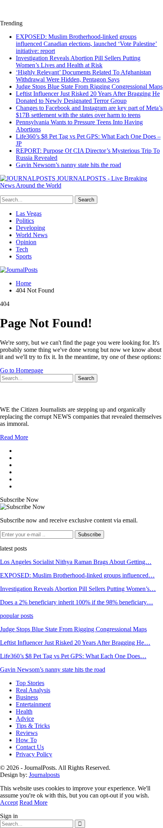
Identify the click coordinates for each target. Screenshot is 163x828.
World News (31, 235)
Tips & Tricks (33, 725)
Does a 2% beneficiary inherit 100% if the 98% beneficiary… (76, 602)
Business (27, 697)
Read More (14, 437)
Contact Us (30, 747)
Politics (25, 220)
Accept (9, 802)
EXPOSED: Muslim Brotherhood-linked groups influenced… (77, 575)
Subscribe (89, 534)
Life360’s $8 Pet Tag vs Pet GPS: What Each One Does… (73, 656)
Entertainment (33, 704)
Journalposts (44, 774)
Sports (24, 256)
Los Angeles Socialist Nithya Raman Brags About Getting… (76, 561)
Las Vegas (29, 213)
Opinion (26, 242)
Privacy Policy (34, 754)
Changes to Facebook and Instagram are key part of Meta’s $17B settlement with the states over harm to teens (89, 111)
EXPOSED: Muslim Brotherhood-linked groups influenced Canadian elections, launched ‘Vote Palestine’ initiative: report (86, 43)
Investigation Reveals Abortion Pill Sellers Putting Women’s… (78, 588)
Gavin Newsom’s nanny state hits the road (68, 164)
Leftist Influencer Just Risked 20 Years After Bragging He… (75, 642)
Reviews (27, 732)
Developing (30, 227)
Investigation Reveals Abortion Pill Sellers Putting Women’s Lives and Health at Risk (78, 61)
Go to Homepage (21, 370)
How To (26, 740)
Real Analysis (33, 690)
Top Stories (30, 683)
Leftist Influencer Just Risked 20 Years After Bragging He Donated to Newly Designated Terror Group (88, 97)
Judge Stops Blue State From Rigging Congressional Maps (89, 86)
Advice (25, 718)
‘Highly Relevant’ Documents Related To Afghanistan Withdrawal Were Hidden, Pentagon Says (83, 76)
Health (24, 711)
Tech (22, 249)
